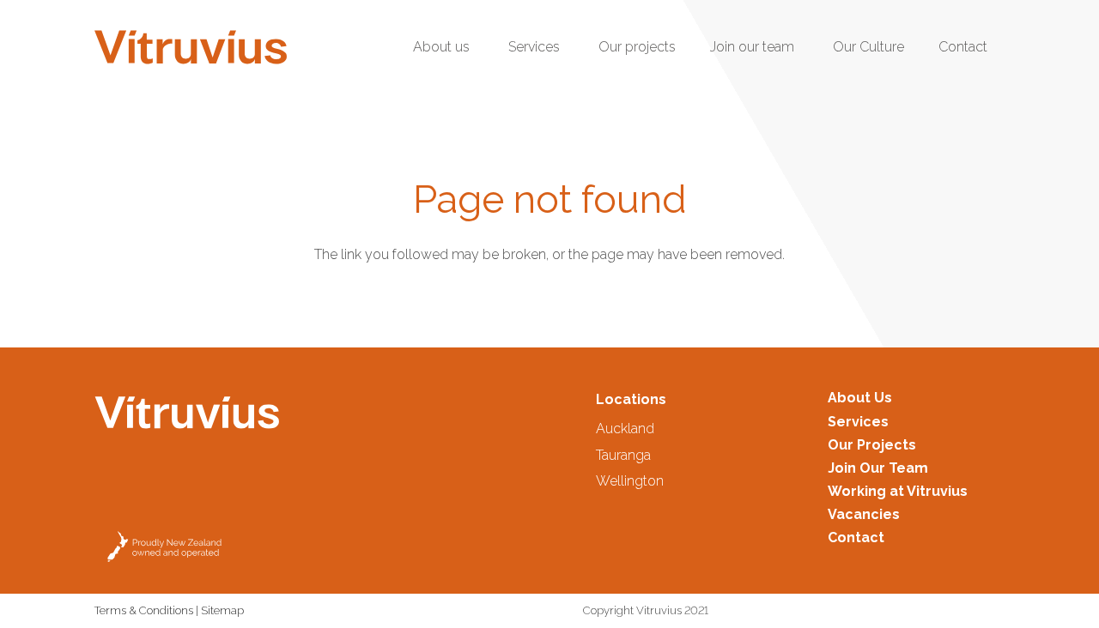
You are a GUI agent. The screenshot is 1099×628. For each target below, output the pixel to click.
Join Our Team (878, 468)
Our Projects (872, 445)
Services (858, 422)
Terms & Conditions (143, 610)
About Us (860, 397)
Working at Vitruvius (898, 491)
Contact (856, 537)
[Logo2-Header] (190, 47)
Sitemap (222, 610)
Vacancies (864, 514)
